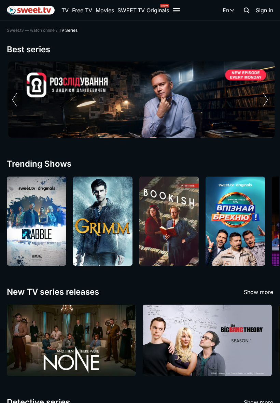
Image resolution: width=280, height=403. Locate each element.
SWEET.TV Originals (143, 10)
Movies (105, 10)
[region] (140, 99)
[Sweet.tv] (31, 10)
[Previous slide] (14, 100)
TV (65, 10)
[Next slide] (265, 100)
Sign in (264, 10)
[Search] (246, 10)
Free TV (82, 10)
